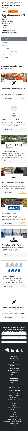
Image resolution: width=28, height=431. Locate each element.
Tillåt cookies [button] (12, 11)
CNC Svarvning (6, 54)
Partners (14, 412)
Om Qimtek (14, 410)
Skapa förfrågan (14, 380)
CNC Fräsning (6, 48)
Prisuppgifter (14, 397)
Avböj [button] (4, 11)
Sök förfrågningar (14, 393)
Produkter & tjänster (14, 407)
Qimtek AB (18, 420)
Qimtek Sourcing (14, 387)
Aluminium (5, 42)
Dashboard (13, 416)
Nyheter (14, 405)
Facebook (14, 375)
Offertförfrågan (8, 98)
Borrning (4, 45)
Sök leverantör (14, 382)
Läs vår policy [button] (6, 7)
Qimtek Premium (14, 395)
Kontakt (14, 414)
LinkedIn (14, 372)
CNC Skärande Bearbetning (9, 51)
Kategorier (14, 385)
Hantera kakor (14, 423)
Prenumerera (14, 342)
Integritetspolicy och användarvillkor (14, 421)
